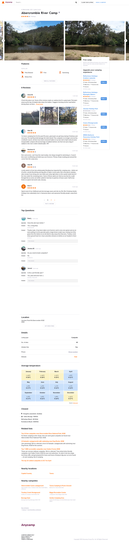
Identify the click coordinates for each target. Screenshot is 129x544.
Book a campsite (101, 2)
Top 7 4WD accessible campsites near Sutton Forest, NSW (40, 449)
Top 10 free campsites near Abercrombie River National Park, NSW (43, 433)
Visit (75, 357)
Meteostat (75, 403)
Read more (39, 104)
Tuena (51, 473)
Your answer (31, 241)
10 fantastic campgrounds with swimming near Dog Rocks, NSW (42, 441)
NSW (31, 9)
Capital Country (37, 9)
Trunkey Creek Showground (30, 492)
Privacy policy (25, 538)
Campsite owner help (27, 535)
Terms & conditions (27, 539)
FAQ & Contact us (26, 536)
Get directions (49, 326)
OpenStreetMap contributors (34, 509)
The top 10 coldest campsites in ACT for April (36, 460)
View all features (49, 81)
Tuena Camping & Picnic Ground (60, 485)
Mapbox (24, 509)
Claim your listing (87, 2)
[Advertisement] (50, 300)
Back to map (26, 9)
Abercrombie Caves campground (32, 485)
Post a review (49, 203)
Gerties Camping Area (56, 498)
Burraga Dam (25, 498)
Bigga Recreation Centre (57, 492)
